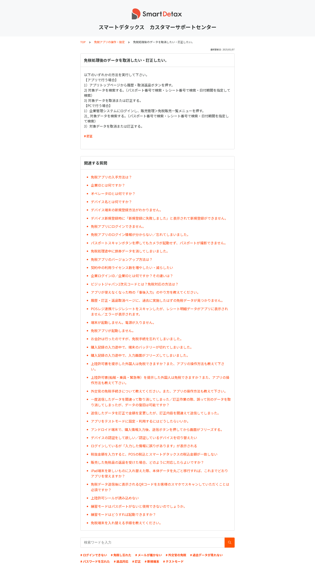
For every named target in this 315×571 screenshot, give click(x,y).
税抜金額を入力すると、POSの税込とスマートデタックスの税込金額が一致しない (154, 454)
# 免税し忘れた (121, 555)
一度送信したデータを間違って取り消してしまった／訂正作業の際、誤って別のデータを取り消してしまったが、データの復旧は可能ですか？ (161, 402)
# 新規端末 (152, 561)
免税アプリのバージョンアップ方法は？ (122, 259)
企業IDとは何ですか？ (108, 185)
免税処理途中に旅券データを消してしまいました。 (130, 251)
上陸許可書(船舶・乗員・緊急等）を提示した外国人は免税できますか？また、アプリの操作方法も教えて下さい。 (160, 380)
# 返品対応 (121, 561)
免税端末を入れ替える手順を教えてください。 (127, 522)
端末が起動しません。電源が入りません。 (123, 322)
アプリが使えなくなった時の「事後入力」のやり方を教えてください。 (145, 292)
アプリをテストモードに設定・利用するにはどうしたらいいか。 (140, 421)
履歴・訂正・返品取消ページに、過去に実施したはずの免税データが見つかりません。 (158, 300)
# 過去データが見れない (206, 555)
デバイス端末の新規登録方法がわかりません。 (127, 209)
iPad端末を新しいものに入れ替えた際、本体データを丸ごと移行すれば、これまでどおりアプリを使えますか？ (159, 473)
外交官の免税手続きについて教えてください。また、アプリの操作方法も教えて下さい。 (159, 391)
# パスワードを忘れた (95, 561)
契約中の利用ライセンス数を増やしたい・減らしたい (132, 267)
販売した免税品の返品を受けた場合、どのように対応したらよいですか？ (147, 462)
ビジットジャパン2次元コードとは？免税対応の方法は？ (134, 284)
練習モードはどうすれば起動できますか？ (123, 514)
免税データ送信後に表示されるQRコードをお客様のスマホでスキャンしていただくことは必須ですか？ (160, 487)
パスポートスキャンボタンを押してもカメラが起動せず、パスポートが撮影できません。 (161, 242)
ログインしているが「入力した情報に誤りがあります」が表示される (144, 445)
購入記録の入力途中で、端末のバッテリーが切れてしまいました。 (142, 347)
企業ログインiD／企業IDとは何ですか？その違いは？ (132, 275)
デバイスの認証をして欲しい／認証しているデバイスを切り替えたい (144, 437)
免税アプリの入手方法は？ (111, 177)
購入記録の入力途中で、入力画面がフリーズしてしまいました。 (140, 355)
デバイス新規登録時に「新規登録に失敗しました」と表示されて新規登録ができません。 (159, 218)
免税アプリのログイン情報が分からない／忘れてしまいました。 (140, 234)
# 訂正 (88, 136)
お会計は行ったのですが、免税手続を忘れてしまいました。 (137, 338)
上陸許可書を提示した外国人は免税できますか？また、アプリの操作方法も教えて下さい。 (157, 366)
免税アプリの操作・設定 (109, 42)
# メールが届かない (148, 555)
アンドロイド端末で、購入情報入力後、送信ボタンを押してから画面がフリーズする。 (157, 429)
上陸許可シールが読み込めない (115, 497)
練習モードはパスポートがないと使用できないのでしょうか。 (139, 506)
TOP (83, 42)
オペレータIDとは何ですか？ (113, 193)
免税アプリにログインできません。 (118, 226)
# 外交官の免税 (176, 555)
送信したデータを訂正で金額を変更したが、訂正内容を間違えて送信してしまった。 (156, 412)
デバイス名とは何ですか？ (111, 201)
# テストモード (173, 561)
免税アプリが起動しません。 (113, 330)
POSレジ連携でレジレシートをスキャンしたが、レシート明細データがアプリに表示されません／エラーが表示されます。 (159, 311)
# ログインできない (93, 555)
